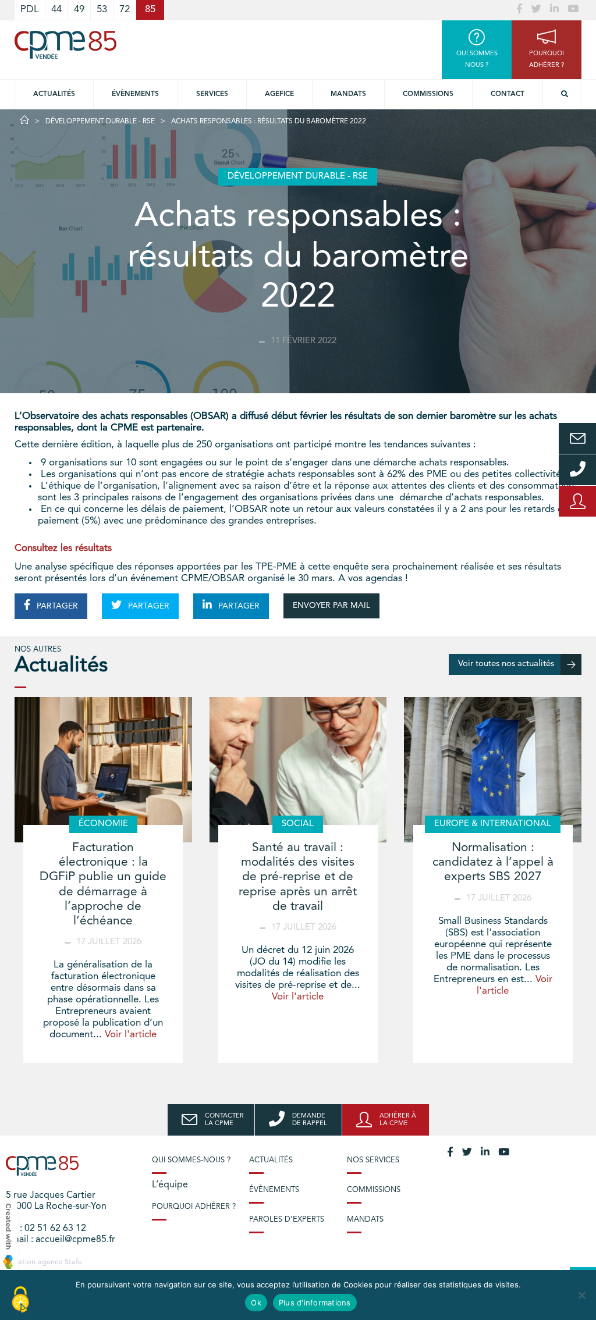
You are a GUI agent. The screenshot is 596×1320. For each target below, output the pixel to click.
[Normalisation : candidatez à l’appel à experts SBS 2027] (492, 769)
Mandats (348, 94)
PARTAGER (56, 606)
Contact (507, 94)
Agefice (279, 94)
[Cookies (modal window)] (20, 1300)
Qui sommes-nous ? (191, 1160)
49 (79, 10)
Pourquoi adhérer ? (194, 1207)
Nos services (373, 1160)
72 (124, 10)
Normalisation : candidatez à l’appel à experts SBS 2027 (493, 862)
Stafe (73, 1262)
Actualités (54, 94)
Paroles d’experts (286, 1219)
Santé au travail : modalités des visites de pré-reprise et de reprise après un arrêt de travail (298, 877)
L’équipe (170, 1185)
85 (150, 10)
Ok (256, 1302)
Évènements (135, 94)
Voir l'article (131, 1035)
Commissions (428, 94)
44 (56, 10)
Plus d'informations (315, 1302)
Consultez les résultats (63, 548)
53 (102, 10)
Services (212, 94)
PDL (29, 10)
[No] (581, 1295)
